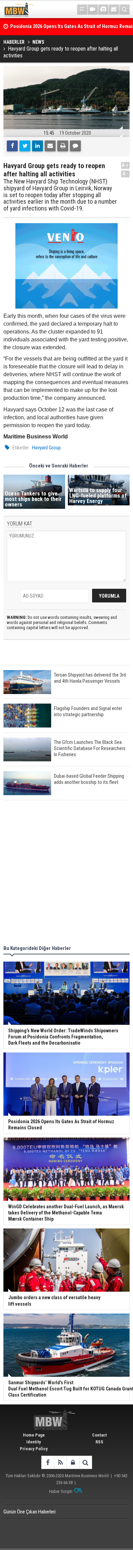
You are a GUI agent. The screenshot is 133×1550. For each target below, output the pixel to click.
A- (125, 174)
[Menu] (82, 9)
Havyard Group (46, 448)
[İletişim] (114, 9)
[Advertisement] (66, 873)
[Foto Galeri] (103, 9)
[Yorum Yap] (75, 145)
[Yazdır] (62, 145)
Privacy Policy (34, 1448)
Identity (33, 1441)
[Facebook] (12, 145)
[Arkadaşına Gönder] (50, 145)
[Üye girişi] (72, 1462)
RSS (99, 1441)
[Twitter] (24, 145)
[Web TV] (93, 9)
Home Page (34, 1435)
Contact (99, 1435)
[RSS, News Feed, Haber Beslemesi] (60, 1462)
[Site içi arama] (124, 9)
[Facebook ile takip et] (47, 1462)
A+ (125, 165)
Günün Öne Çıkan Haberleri (29, 1512)
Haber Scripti (60, 1491)
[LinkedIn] (37, 145)
